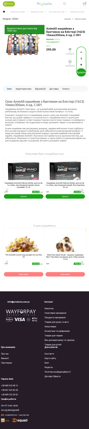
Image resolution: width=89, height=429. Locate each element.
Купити (81, 72)
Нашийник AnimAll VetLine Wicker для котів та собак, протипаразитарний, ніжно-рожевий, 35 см (24, 185)
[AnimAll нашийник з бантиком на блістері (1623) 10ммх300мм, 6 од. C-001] (23, 44)
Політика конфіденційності (57, 372)
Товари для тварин (53, 335)
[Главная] (4, 12)
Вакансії (5, 358)
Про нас (5, 354)
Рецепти (48, 367)
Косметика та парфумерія (57, 331)
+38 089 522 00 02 (9, 394)
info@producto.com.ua (18, 302)
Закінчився (24, 274)
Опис (9, 89)
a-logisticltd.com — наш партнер (17, 415)
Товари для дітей (52, 344)
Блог (46, 363)
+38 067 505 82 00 (9, 390)
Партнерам (6, 363)
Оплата (65, 89)
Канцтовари (50, 326)
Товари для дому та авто (56, 322)
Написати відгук (80, 19)
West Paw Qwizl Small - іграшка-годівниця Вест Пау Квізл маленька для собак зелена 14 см (65, 257)
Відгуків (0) (40, 89)
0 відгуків (67, 19)
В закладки (70, 53)
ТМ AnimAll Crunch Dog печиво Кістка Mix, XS (23, 256)
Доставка (54, 89)
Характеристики (23, 89)
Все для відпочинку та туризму (59, 340)
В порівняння (70, 65)
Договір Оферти (52, 376)
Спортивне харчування (55, 313)
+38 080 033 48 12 (9, 385)
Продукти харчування (54, 317)
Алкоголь (49, 308)
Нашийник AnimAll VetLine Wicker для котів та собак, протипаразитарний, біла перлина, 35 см (65, 185)
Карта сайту (50, 358)
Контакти (49, 354)
